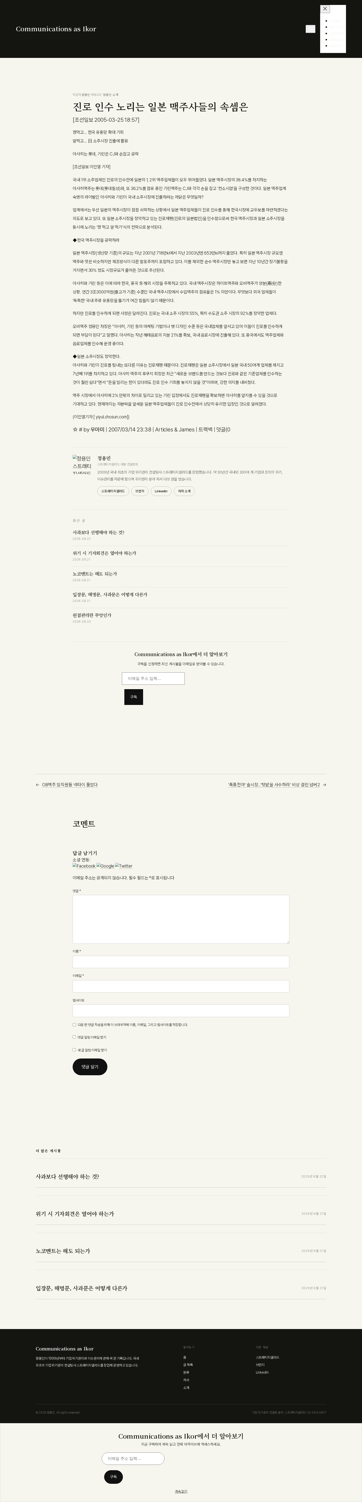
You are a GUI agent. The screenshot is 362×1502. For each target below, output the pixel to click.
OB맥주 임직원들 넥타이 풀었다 (70, 784)
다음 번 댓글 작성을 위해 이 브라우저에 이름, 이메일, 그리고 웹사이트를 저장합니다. (133, 1025)
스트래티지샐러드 (113, 491)
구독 (133, 697)
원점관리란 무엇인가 (92, 615)
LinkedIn (161, 491)
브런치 (139, 491)
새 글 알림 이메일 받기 (92, 1050)
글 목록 (188, 1365)
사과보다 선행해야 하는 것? (98, 532)
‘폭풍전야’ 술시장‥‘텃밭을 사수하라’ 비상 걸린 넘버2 (274, 784)
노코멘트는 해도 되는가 (95, 573)
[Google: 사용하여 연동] (106, 866)
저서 (186, 1380)
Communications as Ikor (56, 28)
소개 (186, 1388)
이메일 (78, 976)
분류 (186, 1372)
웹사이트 (78, 1000)
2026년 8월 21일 (314, 1213)
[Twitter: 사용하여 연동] (123, 866)
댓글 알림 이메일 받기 (92, 1037)
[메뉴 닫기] (325, 9)
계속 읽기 (181, 1491)
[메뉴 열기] (310, 29)
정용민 (86, 95)
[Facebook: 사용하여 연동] (85, 866)
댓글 (77, 891)
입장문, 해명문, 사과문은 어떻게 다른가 (110, 594)
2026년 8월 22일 (313, 1176)
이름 (77, 951)
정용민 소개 (110, 95)
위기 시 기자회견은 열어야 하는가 (104, 553)
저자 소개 (184, 491)
